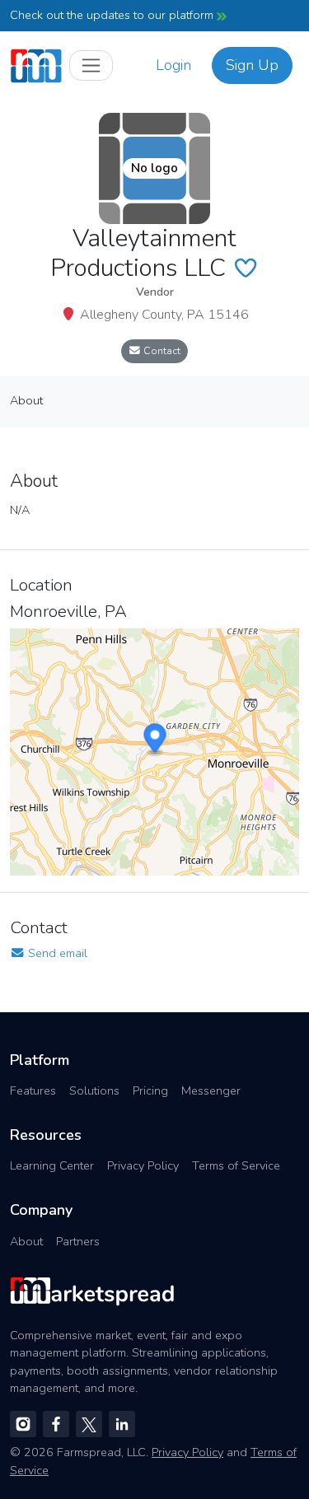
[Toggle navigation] (91, 65)
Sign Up (252, 65)
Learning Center (52, 1165)
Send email (56, 953)
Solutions (94, 1090)
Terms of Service (236, 1165)
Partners (78, 1241)
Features (33, 1090)
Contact (160, 350)
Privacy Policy (143, 1165)
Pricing (150, 1090)
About (26, 1241)
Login (173, 65)
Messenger (211, 1090)
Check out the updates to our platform (113, 15)
